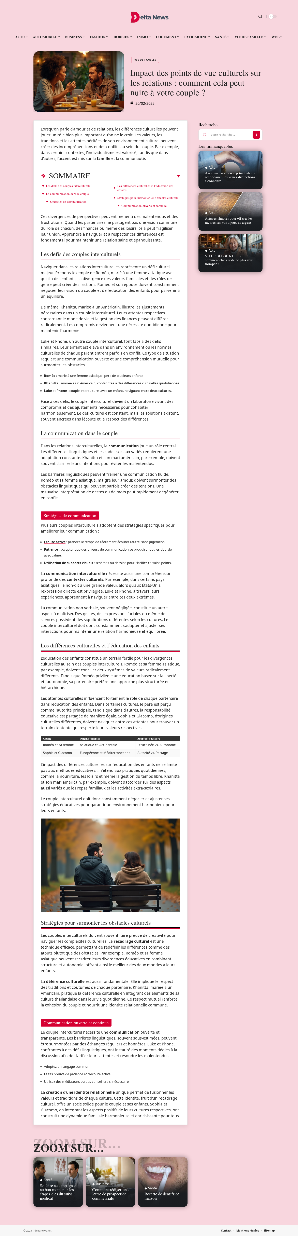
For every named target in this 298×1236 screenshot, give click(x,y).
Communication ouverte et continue (144, 206)
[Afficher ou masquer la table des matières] (135, 176)
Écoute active (54, 542)
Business (102, 1183)
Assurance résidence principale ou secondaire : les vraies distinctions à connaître (230, 176)
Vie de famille (145, 59)
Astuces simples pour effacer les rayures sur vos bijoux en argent (228, 220)
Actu (212, 167)
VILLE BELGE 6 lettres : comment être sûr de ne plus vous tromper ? (229, 259)
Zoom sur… (68, 1147)
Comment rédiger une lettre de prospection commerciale (110, 1194)
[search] (260, 16)
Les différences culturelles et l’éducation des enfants (145, 188)
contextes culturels (85, 579)
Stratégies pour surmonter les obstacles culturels (147, 198)
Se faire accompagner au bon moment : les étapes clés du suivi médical (58, 1192)
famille (103, 158)
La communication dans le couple (67, 194)
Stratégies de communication (68, 202)
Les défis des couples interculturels (68, 186)
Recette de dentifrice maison (162, 1196)
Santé (48, 1179)
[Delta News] (149, 16)
